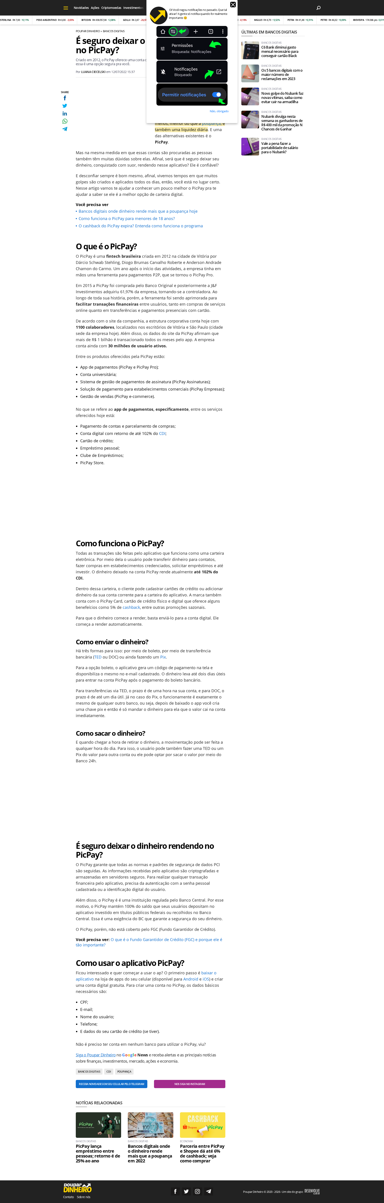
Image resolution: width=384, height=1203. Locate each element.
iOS (206, 979)
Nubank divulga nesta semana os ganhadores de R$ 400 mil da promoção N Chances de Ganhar (281, 122)
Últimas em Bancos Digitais (269, 32)
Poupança (124, 1071)
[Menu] (66, 8)
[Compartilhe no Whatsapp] (65, 121)
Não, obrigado (219, 111)
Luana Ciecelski (93, 72)
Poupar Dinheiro (88, 31)
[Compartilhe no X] (65, 105)
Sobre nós (83, 1197)
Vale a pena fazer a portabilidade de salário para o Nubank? (279, 148)
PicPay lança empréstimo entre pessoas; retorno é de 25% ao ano (98, 1153)
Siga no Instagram (197, 1191)
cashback (131, 607)
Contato (68, 1197)
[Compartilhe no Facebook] (65, 98)
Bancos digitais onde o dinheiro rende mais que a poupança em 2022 (150, 1153)
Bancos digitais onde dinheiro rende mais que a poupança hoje (138, 211)
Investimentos (133, 8)
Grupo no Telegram (208, 1191)
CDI (162, 433)
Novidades (81, 8)
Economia (186, 1141)
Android (190, 979)
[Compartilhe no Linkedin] (65, 113)
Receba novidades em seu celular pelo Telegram (111, 1084)
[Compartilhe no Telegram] (65, 129)
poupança (211, 123)
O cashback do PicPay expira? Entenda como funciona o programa (141, 226)
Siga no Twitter (186, 1191)
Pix (163, 657)
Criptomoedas (111, 8)
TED (98, 657)
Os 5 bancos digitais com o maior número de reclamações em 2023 (281, 74)
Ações (95, 8)
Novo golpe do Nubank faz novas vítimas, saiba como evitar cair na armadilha (282, 97)
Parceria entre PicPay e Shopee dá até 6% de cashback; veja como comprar (202, 1153)
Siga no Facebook (175, 1191)
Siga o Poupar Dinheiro (96, 1055)
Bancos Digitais (114, 31)
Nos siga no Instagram (189, 1084)
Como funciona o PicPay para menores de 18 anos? (127, 218)
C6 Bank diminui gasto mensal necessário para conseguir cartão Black (279, 51)
